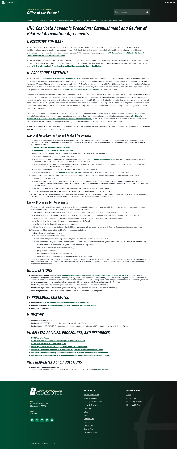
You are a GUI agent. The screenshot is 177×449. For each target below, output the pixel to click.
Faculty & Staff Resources (111, 20)
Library (86, 412)
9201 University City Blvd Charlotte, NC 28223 (39, 404)
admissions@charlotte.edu (104, 159)
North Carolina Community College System (82, 90)
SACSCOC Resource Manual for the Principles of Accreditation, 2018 (58, 341)
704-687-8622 (35, 414)
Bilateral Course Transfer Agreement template (52, 147)
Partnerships (89, 419)
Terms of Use (89, 429)
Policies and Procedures (86, 20)
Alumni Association (91, 395)
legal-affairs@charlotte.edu (70, 172)
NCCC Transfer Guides (40, 338)
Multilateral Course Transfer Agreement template (53, 150)
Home (29, 20)
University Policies (91, 433)
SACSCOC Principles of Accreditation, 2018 (48, 344)
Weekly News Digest (66, 20)
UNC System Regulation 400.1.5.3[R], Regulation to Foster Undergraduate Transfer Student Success (70, 356)
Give (85, 415)
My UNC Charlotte (91, 405)
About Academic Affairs (44, 20)
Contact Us (88, 426)
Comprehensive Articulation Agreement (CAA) (60, 79)
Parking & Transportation (93, 402)
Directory (87, 408)
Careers (87, 422)
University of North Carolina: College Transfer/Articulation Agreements (59, 347)
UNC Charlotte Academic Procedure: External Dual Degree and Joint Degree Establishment (67, 66)
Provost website (101, 369)
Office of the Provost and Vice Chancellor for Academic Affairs (63, 303)
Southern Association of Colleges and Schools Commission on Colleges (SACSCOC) (95, 276)
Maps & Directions (91, 398)
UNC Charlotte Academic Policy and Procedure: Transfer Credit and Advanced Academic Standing (69, 353)
